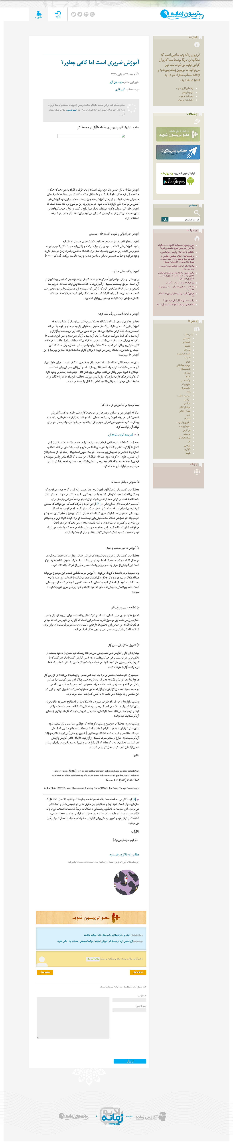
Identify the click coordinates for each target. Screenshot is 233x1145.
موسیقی (186, 434)
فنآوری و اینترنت (183, 423)
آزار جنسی (128, 941)
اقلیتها (187, 346)
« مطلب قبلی (138, 972)
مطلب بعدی (45, 972)
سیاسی (187, 404)
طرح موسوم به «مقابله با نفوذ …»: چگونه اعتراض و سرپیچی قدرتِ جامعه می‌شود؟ (176, 247)
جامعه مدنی (106, 935)
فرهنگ (187, 419)
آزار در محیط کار (116, 941)
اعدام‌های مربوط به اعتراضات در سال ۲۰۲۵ (175, 305)
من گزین (186, 430)
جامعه (97, 941)
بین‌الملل (187, 373)
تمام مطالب (117, 935)
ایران (188, 362)
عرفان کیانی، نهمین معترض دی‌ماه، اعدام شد (176, 295)
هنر (189, 442)
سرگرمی (187, 400)
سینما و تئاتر (184, 408)
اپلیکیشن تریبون (185, 100)
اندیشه (187, 358)
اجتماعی (126, 935)
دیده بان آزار (116, 82)
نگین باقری (120, 90)
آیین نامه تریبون (186, 96)
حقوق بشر (185, 385)
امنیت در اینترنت (183, 354)
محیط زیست (184, 427)
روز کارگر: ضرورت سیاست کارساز (180, 283)
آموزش (104, 941)
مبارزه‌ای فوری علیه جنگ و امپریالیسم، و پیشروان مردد (176, 268)
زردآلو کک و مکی (93, 959)
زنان (99, 935)
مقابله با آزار (73, 941)
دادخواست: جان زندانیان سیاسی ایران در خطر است (176, 288)
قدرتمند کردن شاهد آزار (120, 435)
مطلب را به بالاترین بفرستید (124, 855)
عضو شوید (72, 110)
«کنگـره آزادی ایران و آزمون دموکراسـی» (177, 252)
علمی (188, 415)
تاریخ (188, 377)
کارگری (187, 450)
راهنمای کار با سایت (184, 89)
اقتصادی (186, 343)
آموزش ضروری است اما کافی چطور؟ (100, 63)
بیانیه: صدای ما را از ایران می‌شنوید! (178, 301)
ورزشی (187, 446)
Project (129, 1116)
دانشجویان (185, 388)
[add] (38, 14)
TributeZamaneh (182, 14)
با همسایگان (185, 369)
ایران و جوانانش (183, 366)
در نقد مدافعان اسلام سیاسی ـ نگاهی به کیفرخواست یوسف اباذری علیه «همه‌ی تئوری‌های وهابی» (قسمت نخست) (177, 259)
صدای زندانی (184, 411)
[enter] (57, 14)
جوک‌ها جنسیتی (87, 941)
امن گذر (187, 350)
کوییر (187, 453)
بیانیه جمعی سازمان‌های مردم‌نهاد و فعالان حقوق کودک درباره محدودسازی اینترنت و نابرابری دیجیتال (176, 276)
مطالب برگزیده (90, 935)
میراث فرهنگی (184, 438)
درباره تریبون (187, 93)
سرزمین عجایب (183, 396)
